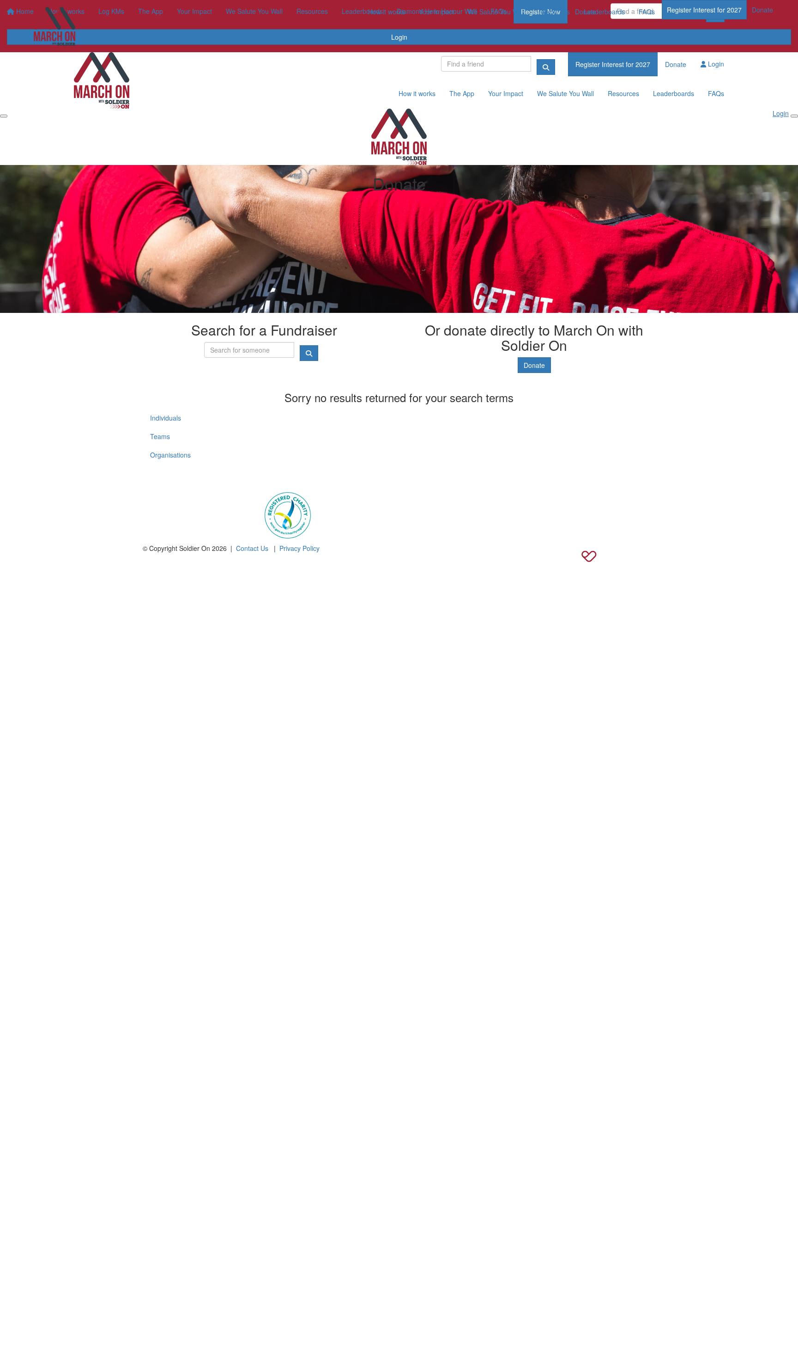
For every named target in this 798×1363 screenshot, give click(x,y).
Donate (762, 9)
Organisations (170, 454)
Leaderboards (604, 11)
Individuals (165, 417)
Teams (160, 436)
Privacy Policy (299, 548)
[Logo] (54, 28)
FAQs (647, 11)
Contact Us (252, 548)
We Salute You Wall (496, 11)
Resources (554, 11)
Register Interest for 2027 (704, 9)
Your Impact (436, 11)
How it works (386, 11)
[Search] (546, 67)
